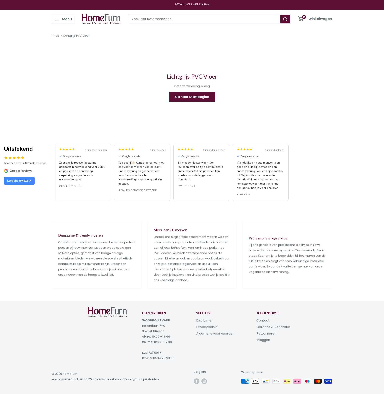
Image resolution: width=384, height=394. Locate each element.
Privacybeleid (206, 327)
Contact (263, 320)
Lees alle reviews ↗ (19, 180)
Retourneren (266, 333)
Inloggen (263, 340)
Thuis (55, 36)
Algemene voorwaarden (215, 333)
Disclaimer (204, 320)
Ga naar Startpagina (192, 96)
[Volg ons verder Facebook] (196, 381)
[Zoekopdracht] (285, 19)
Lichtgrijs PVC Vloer (76, 36)
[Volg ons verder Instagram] (204, 381)
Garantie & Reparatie (273, 327)
